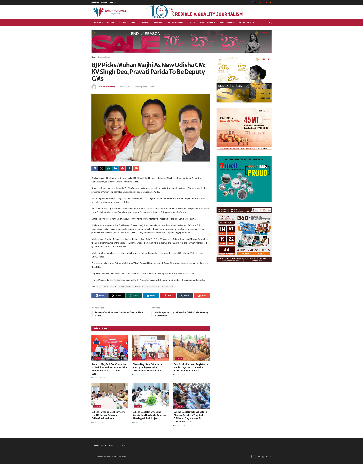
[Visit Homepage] (109, 12)
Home (100, 22)
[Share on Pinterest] (122, 168)
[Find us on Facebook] (252, 2)
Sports (145, 22)
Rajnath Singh (168, 286)
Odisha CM (138, 286)
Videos (191, 22)
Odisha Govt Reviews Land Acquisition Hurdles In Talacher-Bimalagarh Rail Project (150, 415)
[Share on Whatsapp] (108, 168)
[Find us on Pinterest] (267, 2)
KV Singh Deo (110, 286)
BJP (99, 286)
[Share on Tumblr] (129, 168)
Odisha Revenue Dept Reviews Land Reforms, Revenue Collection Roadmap (107, 415)
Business (158, 22)
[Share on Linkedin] (115, 168)
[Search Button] (270, 22)
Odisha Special (247, 22)
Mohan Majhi (124, 286)
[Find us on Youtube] (260, 2)
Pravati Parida (153, 286)
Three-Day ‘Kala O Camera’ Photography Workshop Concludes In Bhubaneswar (147, 367)
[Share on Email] (136, 168)
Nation (122, 22)
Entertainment (176, 22)
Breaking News (104, 57)
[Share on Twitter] (101, 168)
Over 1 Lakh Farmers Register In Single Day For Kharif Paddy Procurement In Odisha (190, 367)
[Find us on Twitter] (256, 2)
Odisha (110, 22)
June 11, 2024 (126, 86)
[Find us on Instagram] (263, 2)
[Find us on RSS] (271, 2)
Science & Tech (207, 22)
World (134, 22)
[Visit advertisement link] (201, 12)
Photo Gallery (227, 22)
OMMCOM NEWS (107, 86)
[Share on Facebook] (94, 168)
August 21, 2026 (99, 378)
